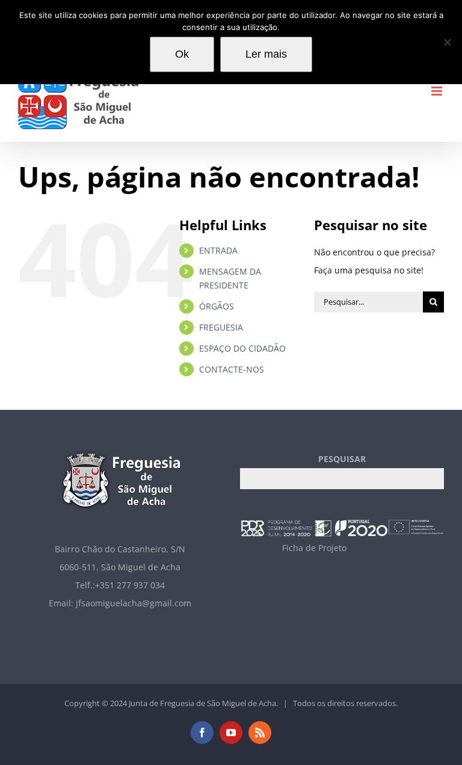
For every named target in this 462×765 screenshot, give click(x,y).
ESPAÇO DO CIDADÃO (242, 348)
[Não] (447, 42)
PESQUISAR (342, 459)
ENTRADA (218, 250)
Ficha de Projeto (314, 547)
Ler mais (266, 54)
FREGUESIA (221, 327)
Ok (182, 54)
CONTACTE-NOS (231, 369)
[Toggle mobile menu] (437, 91)
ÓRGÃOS (216, 306)
